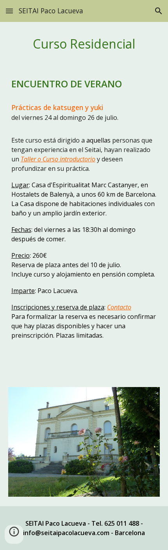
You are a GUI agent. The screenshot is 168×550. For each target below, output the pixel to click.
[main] (84, 43)
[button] (9, 11)
